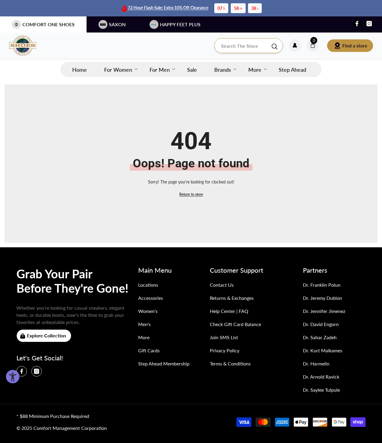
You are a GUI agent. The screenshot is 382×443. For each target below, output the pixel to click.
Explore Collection (46, 335)
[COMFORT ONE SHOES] (28, 45)
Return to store (191, 194)
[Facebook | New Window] (357, 23)
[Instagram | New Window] (369, 23)
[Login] (295, 45)
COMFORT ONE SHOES (48, 24)
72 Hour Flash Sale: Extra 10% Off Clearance (168, 7)
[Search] (248, 45)
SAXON (117, 24)
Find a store (354, 45)
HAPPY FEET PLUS (180, 24)
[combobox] (243, 46)
